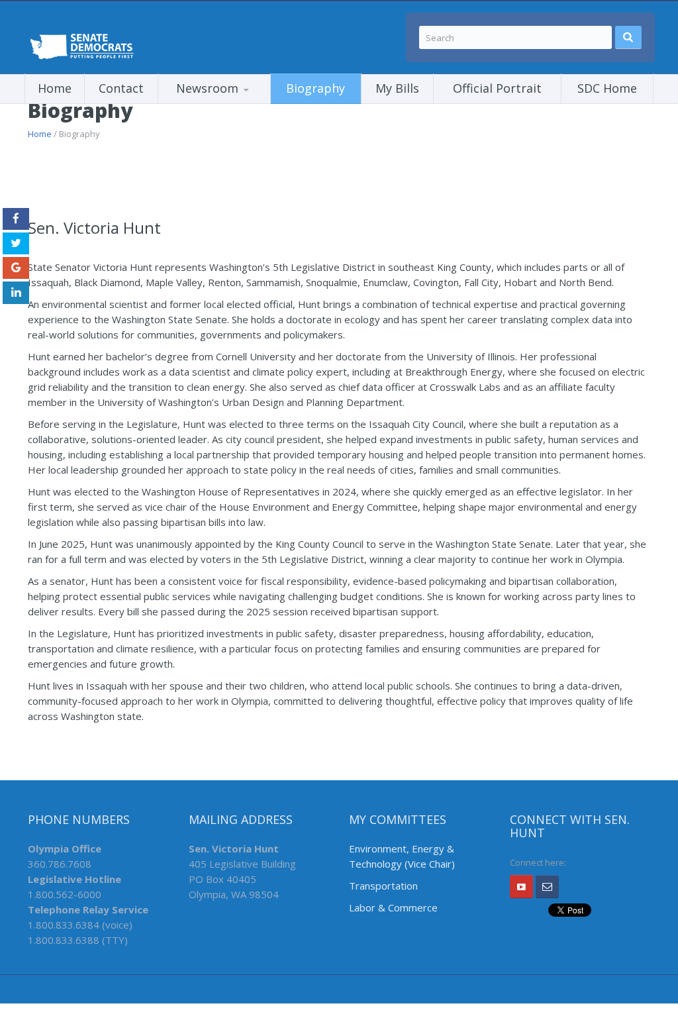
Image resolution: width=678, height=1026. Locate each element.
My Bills (397, 88)
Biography (315, 88)
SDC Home (607, 88)
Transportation (383, 885)
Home (55, 88)
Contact (121, 88)
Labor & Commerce (393, 907)
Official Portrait (497, 88)
